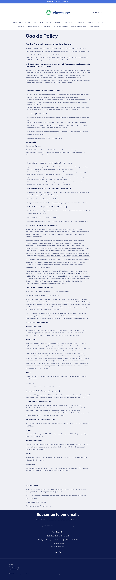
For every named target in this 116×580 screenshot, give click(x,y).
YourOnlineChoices (48, 273)
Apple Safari (66, 255)
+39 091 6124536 (59, 546)
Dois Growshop (17, 573)
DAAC (53, 276)
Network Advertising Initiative (72, 273)
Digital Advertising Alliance (37, 276)
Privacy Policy (57, 138)
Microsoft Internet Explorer (81, 255)
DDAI (65, 276)
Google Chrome (44, 255)
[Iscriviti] (72, 525)
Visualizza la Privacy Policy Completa (38, 506)
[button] (11, 12)
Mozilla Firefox (56, 255)
